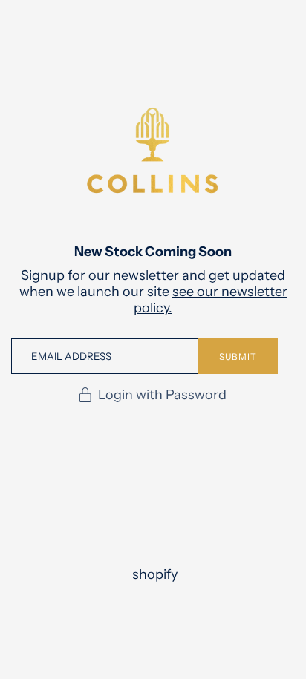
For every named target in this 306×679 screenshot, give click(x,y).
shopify (155, 574)
